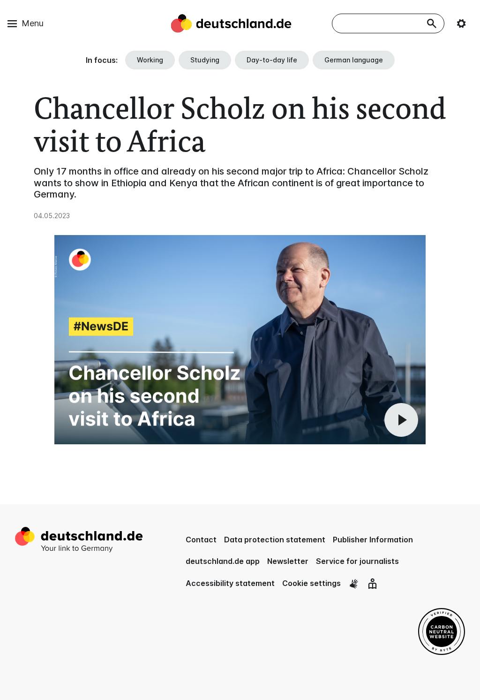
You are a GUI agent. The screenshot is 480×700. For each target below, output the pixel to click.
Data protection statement (274, 539)
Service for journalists (357, 561)
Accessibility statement (230, 583)
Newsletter (287, 561)
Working (150, 60)
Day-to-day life (272, 60)
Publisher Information (373, 539)
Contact (201, 539)
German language (353, 60)
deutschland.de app (223, 561)
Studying (204, 60)
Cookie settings (311, 583)
